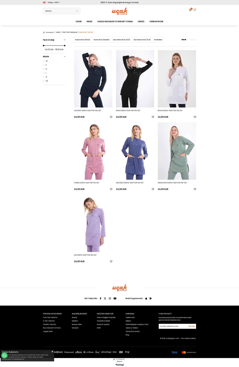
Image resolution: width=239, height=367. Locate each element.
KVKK (99, 328)
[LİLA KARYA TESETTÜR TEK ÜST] (93, 223)
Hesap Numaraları (133, 331)
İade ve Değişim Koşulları (106, 317)
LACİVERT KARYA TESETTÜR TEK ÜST (87, 110)
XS (47, 61)
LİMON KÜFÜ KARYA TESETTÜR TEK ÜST (172, 183)
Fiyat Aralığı (48, 40)
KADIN (79, 21)
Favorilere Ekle (111, 117)
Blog (127, 335)
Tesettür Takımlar (49, 324)
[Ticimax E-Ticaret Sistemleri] (119, 365)
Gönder (191, 326)
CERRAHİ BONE (156, 21)
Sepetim (75, 321)
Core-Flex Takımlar (50, 317)
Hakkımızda (130, 317)
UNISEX (141, 21)
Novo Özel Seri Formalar (52, 328)
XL (46, 77)
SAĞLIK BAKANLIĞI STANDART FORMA (115, 21)
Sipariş (74, 317)
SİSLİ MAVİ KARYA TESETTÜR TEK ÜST (130, 183)
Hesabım (75, 328)
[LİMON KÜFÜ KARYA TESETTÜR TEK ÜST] (177, 151)
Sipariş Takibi (77, 324)
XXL (47, 81)
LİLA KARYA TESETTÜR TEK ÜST (85, 255)
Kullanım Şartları (103, 324)
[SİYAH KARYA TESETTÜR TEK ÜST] (135, 78)
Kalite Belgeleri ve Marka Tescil (137, 324)
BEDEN (46, 56)
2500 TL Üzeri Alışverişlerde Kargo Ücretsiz (120, 2)
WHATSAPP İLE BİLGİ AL (4, 355)
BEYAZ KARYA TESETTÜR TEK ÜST (170, 110)
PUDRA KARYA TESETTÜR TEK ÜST (86, 183)
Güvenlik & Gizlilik (103, 321)
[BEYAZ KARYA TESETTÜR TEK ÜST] (177, 78)
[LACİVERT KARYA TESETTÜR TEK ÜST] (93, 78)
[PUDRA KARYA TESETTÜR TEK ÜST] (93, 151)
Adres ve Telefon (132, 328)
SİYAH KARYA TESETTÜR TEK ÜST (128, 110)
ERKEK (89, 21)
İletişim (128, 321)
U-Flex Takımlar (49, 321)
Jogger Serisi (48, 331)
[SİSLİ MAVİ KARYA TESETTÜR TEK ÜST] (135, 151)
